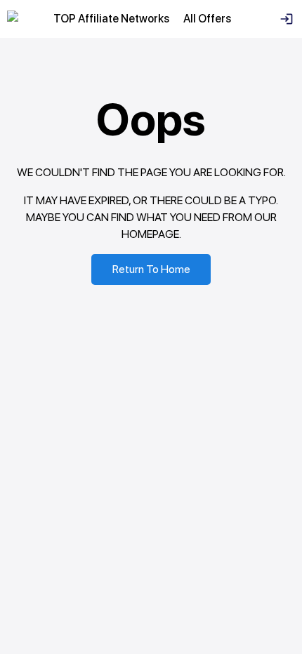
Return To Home (151, 269)
